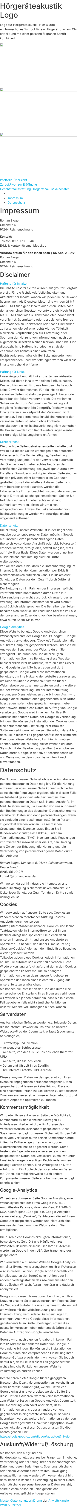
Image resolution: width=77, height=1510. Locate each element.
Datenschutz (9, 525)
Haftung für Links (12, 372)
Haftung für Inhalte (13, 283)
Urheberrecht (9, 442)
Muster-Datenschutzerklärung (21, 1500)
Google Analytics (12, 627)
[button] (38, 283)
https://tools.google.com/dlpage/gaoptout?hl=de (35, 1436)
